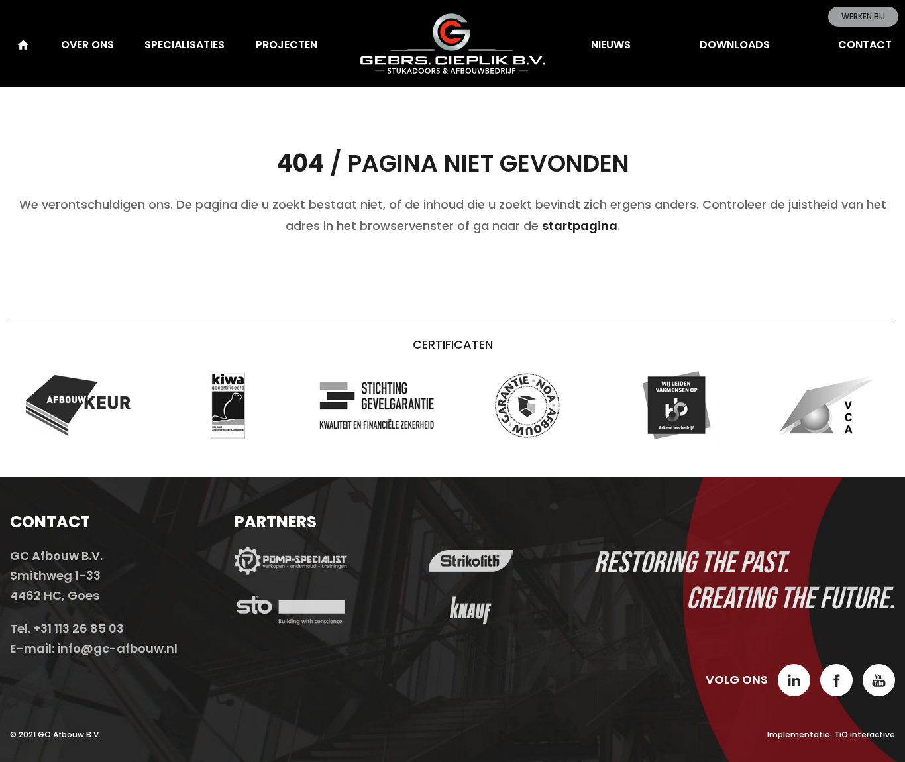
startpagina (579, 225)
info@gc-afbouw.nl (117, 648)
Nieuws (611, 44)
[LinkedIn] (794, 680)
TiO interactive (864, 734)
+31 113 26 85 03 (78, 628)
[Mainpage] (21, 45)
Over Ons (87, 44)
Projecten (286, 44)
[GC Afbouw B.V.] (452, 43)
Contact (865, 44)
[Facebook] (836, 680)
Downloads (735, 44)
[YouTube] (879, 680)
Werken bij (863, 16)
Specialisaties (184, 44)
